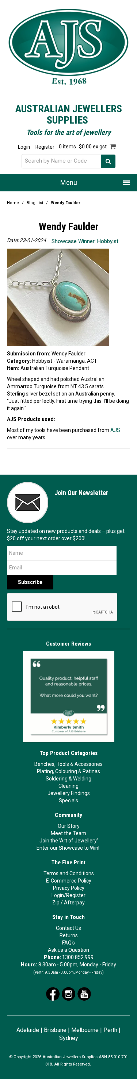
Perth (110, 1030)
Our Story (69, 826)
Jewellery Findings (68, 793)
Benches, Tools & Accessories (68, 764)
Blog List (35, 202)
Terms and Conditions (68, 873)
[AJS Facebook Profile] (53, 993)
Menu (68, 182)
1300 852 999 (78, 957)
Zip (56, 902)
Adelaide (27, 1030)
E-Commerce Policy (68, 881)
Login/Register (68, 895)
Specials (68, 800)
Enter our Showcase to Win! (68, 848)
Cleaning (68, 786)
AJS (115, 430)
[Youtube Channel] (84, 993)
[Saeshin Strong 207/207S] (55, 419)
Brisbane (55, 1030)
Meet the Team (68, 833)
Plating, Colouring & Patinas (68, 771)
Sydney (68, 1038)
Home (13, 202)
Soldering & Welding (68, 779)
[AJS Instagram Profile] (68, 993)
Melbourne (85, 1030)
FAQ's (68, 943)
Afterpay (74, 902)
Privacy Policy (68, 888)
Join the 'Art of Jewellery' (68, 841)
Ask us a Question (68, 950)
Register (44, 147)
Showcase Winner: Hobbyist (85, 241)
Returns (69, 935)
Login (24, 147)
